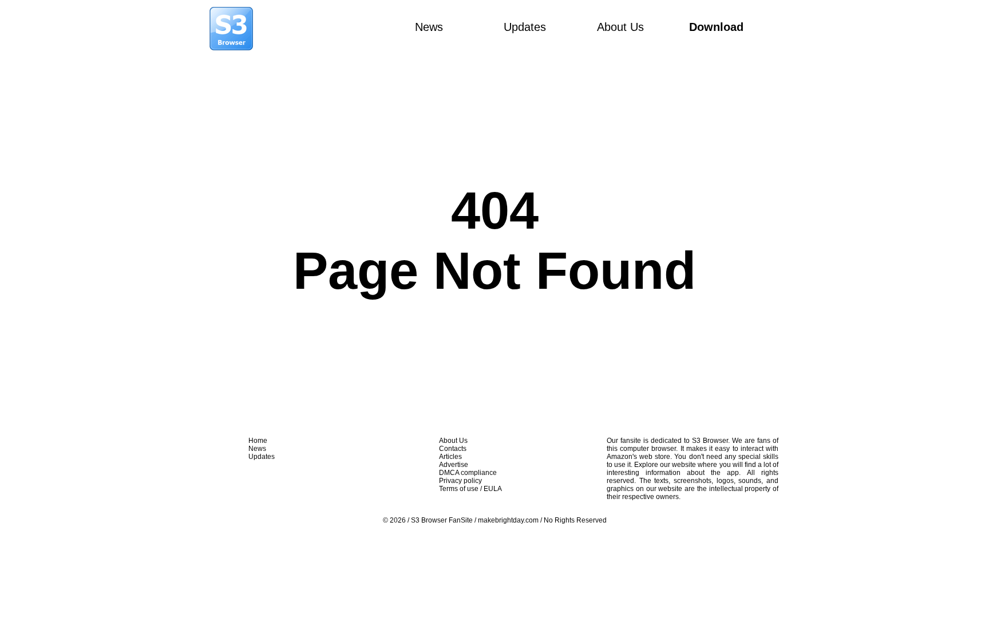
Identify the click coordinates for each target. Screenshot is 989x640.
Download (716, 27)
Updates (525, 27)
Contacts (452, 449)
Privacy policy (460, 481)
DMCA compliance (468, 473)
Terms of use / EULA (470, 489)
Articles (450, 457)
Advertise (453, 465)
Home (257, 441)
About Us (620, 27)
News (429, 27)
